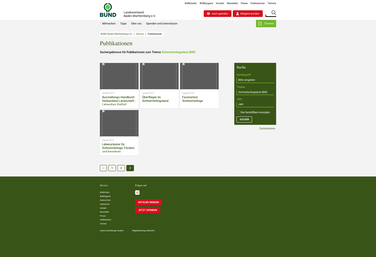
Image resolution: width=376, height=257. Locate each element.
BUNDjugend (206, 3)
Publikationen (258, 3)
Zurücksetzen (267, 128)
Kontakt (220, 3)
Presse (244, 3)
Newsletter (232, 3)
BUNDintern (191, 3)
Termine (272, 3)
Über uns (136, 23)
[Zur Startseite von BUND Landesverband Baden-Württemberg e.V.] (108, 10)
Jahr (239, 99)
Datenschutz (105, 200)
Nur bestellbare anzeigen (255, 112)
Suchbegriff (243, 74)
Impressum (104, 204)
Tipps (123, 23)
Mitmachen (109, 23)
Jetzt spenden (219, 13)
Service (140, 34)
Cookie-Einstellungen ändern (112, 230)
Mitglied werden (249, 13)
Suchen (274, 13)
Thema (240, 86)
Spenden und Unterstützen (161, 23)
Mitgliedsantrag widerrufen (143, 230)
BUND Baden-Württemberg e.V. (116, 34)
